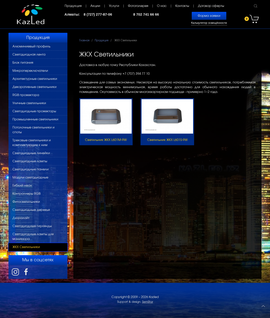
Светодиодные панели (30, 169)
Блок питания (22, 62)
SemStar (147, 302)
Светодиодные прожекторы (34, 111)
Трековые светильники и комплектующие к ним (31, 143)
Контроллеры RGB (26, 193)
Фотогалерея (138, 6)
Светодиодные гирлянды (32, 226)
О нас (162, 6)
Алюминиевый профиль (31, 46)
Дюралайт (20, 218)
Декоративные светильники (34, 87)
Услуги (114, 6)
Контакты (182, 6)
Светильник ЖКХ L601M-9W (106, 140)
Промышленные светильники (35, 119)
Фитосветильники (26, 201)
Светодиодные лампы (29, 161)
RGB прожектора (25, 95)
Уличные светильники (29, 103)
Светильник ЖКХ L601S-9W (167, 140)
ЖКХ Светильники (26, 247)
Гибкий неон (22, 185)
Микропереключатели (30, 70)
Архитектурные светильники (34, 78)
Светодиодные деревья (31, 209)
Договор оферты (211, 6)
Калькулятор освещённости (209, 22)
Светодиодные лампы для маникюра (33, 237)
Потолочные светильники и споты (33, 130)
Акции (95, 6)
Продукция (73, 6)
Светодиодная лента (28, 54)
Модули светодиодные (30, 177)
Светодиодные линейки (31, 153)
